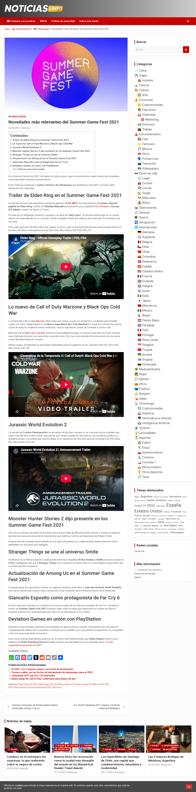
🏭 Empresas (147, 114)
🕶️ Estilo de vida (145, 173)
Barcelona (175, 496)
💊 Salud (140, 398)
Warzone (40, 321)
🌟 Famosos (146, 144)
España (173, 505)
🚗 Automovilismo (150, 452)
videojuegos (177, 532)
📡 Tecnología (144, 403)
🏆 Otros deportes (150, 472)
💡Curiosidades (145, 433)
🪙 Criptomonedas (150, 105)
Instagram (171, 516)
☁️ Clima (140, 70)
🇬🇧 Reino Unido (148, 340)
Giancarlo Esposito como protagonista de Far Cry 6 (40, 162)
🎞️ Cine (143, 139)
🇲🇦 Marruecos (147, 305)
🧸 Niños (144, 203)
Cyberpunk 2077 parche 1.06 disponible (33, 675)
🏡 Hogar (144, 193)
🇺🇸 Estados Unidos (150, 271)
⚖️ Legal (143, 178)
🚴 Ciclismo (146, 457)
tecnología (172, 529)
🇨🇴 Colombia (146, 256)
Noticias (26, 128)
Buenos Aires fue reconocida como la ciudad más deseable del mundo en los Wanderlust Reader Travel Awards (74, 762)
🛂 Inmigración (144, 222)
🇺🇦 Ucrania (145, 354)
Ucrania (181, 529)
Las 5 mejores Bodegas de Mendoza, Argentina (166, 758)
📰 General (141, 212)
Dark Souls (24, 684)
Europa (167, 512)
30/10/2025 (154, 765)
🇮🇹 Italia (143, 296)
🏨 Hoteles (145, 80)
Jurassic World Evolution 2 (27, 147)
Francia (138, 515)
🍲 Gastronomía (145, 207)
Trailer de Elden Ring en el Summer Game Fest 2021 (41, 140)
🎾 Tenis (143, 477)
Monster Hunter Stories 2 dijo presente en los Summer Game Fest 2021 (51, 151)
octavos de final (172, 522)
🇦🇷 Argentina (146, 237)
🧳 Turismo (142, 428)
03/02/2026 (13, 768)
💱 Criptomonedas (150, 408)
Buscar (186, 49)
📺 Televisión (147, 163)
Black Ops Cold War (35, 333)
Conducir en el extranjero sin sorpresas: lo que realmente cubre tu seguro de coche (26, 760)
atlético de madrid (161, 497)
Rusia (157, 529)
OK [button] (189, 787)
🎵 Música (145, 149)
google (146, 515)
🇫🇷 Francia (145, 276)
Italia (144, 519)
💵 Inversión (146, 124)
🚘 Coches (145, 183)
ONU (136, 525)
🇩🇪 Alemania (146, 232)
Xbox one (57, 687)
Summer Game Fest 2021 (39, 687)
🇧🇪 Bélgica (145, 242)
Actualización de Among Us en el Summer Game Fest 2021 (45, 158)
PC (141, 526)
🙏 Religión (142, 394)
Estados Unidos (148, 511)
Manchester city (173, 519)
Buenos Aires (139, 501)
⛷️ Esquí (144, 447)
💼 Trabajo (145, 129)
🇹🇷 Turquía (145, 349)
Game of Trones (72, 684)
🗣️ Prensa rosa (148, 159)
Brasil (184, 497)
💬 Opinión (141, 379)
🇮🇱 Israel (144, 291)
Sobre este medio (89, 21)
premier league (150, 525)
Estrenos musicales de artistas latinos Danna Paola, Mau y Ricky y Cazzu (35, 707)
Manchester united (141, 522)
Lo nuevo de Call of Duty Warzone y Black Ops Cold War (43, 143)
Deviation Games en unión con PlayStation (36, 165)
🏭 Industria (146, 413)
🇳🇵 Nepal (144, 315)
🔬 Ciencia (141, 85)
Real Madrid (170, 525)
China (170, 500)
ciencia (177, 500)
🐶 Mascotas (147, 198)
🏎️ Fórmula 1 (147, 462)
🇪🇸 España (145, 266)
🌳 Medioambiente (147, 369)
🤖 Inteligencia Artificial (154, 423)
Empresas (160, 506)
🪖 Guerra (141, 217)
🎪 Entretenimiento (147, 134)
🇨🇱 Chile (143, 247)
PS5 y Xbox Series (17, 687)
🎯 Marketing (150, 119)
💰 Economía (143, 100)
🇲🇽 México (145, 310)
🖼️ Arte (143, 95)
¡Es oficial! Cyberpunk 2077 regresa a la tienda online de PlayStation (97, 707)
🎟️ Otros (144, 154)
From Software (101, 206)
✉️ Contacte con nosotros (21, 21)
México (153, 522)
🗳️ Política (141, 389)
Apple (136, 497)
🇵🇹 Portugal (146, 335)
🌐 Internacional (145, 227)
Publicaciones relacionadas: (31, 169)
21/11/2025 (60, 772)
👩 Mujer (140, 374)
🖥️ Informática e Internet (155, 418)
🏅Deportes (142, 438)
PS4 (102, 684)
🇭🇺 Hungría (145, 286)
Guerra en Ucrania (158, 516)
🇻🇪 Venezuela (147, 364)
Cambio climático (156, 500)
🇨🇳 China (143, 252)
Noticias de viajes (19, 721)
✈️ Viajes (140, 75)
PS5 (107, 684)
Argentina (147, 496)
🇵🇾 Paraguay (146, 325)
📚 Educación (147, 110)
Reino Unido (148, 529)
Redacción (73, 772)
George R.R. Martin (90, 684)
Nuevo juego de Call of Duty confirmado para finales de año (43, 678)
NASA (161, 522)
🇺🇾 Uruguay (145, 359)
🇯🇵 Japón (144, 301)
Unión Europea (163, 533)
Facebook (176, 511)
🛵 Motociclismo (149, 467)
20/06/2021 (14, 128)
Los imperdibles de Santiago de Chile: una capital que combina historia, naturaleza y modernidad (121, 762)
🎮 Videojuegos (17, 116)
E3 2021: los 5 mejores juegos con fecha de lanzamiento (42, 669)
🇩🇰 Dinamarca (147, 261)
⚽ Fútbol (144, 443)
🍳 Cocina (144, 188)
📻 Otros (140, 384)
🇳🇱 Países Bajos (148, 320)
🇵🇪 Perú (143, 330)
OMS (182, 522)
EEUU (151, 505)
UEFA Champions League (145, 533)
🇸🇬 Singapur (146, 345)
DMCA (43, 21)
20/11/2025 (107, 772)
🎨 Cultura (141, 90)
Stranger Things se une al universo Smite (35, 154)
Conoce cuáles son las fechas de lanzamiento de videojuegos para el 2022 (52, 672)
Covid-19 (140, 505)
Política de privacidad (63, 21)
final (184, 512)
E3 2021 (72, 203)
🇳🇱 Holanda (145, 281)
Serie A (164, 529)
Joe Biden (152, 519)
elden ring (43, 684)
